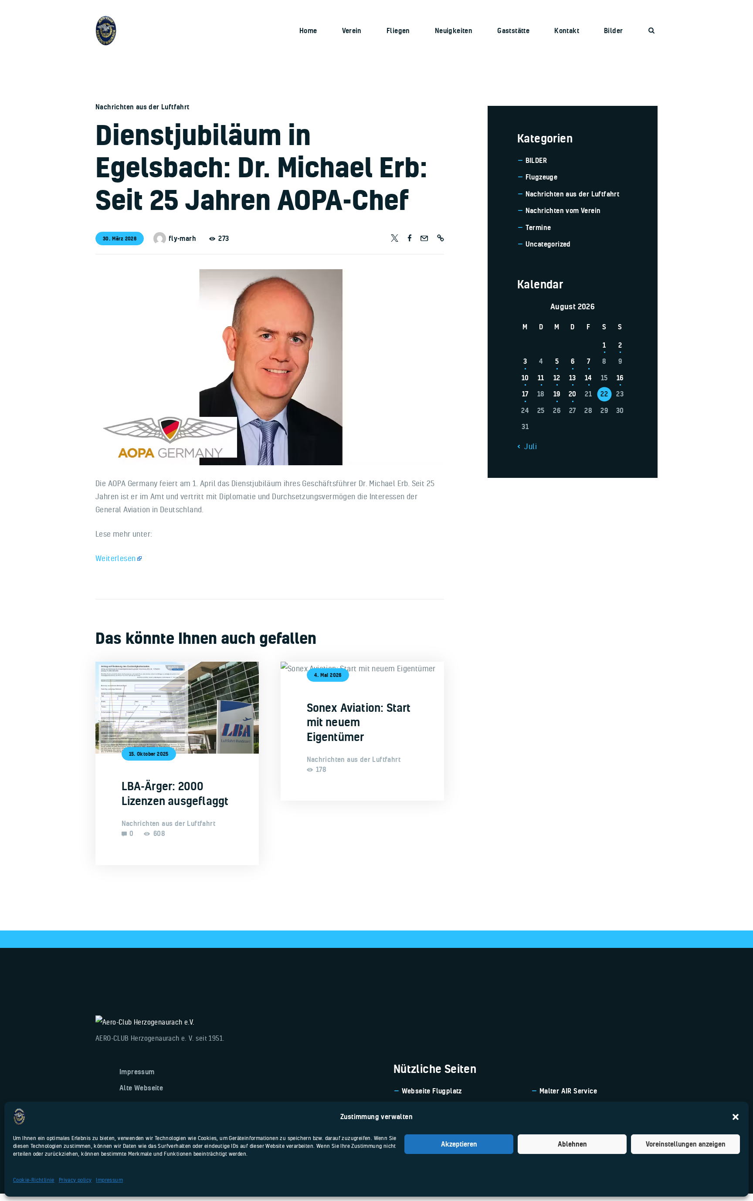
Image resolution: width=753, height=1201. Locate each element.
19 (556, 393)
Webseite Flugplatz (432, 1090)
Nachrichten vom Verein (563, 210)
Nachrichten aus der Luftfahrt (142, 106)
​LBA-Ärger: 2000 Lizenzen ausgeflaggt (175, 793)
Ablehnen (572, 1144)
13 (572, 377)
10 (525, 377)
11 (541, 377)
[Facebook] (409, 238)
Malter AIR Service (568, 1090)
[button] (735, 1117)
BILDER (536, 160)
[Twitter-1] (394, 238)
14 (588, 377)
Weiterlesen (115, 558)
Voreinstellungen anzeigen (686, 1144)
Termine (538, 227)
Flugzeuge (542, 177)
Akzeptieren (459, 1144)
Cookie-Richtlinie (33, 1180)
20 (573, 393)
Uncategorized (548, 244)
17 (525, 393)
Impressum (109, 1180)
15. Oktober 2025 (149, 754)
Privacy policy (75, 1180)
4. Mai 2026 (328, 675)
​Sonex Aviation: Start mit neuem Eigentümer (359, 722)
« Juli (528, 446)
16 (620, 377)
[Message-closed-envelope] (424, 238)
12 (556, 377)
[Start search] (651, 30)
